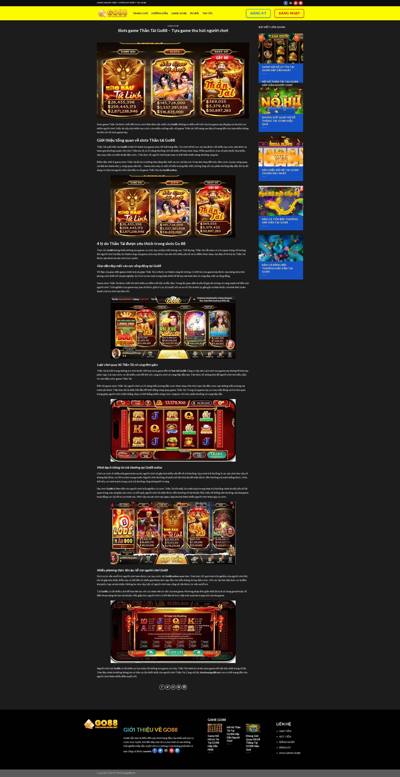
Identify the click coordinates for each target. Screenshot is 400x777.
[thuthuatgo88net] (112, 13)
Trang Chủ (140, 13)
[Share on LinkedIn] (184, 687)
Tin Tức (207, 13)
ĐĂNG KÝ (285, 747)
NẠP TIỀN (285, 731)
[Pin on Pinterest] (178, 687)
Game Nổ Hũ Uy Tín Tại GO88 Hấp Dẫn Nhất (278, 68)
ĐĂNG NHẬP (287, 741)
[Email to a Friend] (173, 687)
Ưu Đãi (194, 13)
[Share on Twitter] (167, 687)
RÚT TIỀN (285, 736)
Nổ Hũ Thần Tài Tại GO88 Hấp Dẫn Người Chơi (280, 83)
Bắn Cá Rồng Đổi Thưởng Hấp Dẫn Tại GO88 (277, 268)
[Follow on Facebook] (285, 3)
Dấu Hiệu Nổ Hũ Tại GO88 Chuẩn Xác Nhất (280, 171)
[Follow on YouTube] (300, 3)
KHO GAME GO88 (289, 752)
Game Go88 (179, 13)
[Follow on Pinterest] (295, 3)
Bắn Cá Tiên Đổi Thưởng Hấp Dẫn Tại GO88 (280, 221)
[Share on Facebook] (162, 687)
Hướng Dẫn (159, 13)
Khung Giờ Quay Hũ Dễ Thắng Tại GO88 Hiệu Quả (279, 121)
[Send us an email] (290, 3)
